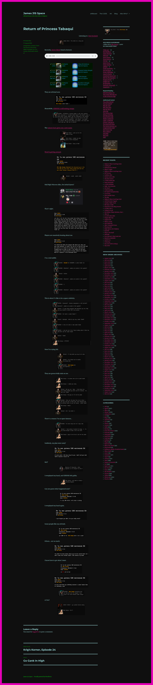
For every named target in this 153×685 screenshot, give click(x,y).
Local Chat (107, 193)
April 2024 (107, 310)
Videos (106, 475)
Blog (116, 13)
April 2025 (107, 288)
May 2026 (107, 264)
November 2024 (108, 297)
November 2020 (108, 386)
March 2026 (107, 267)
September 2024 (109, 301)
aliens (106, 410)
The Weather (108, 471)
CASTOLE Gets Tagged (110, 201)
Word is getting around (53, 152)
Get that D (107, 188)
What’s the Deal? (109, 232)
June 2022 (107, 351)
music (106, 453)
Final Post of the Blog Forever (112, 206)
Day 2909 (107, 245)
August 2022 (108, 347)
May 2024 (107, 308)
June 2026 (107, 262)
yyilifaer (105, 66)
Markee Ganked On (108, 118)
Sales (105, 460)
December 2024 (108, 295)
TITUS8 (105, 61)
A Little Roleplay (109, 184)
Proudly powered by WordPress (43, 676)
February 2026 (108, 269)
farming (106, 429)
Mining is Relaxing (108, 115)
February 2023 (108, 336)
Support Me (107, 219)
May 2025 (107, 286)
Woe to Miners (107, 131)
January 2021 (108, 383)
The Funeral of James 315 (109, 126)
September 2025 (109, 279)
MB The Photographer (109, 78)
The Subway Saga (108, 113)
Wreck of (107, 479)
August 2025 (108, 280)
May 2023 (107, 331)
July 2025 (107, 282)
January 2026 (108, 271)
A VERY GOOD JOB (109, 180)
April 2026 (107, 266)
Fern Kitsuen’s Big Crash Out (112, 236)
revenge (29, 49)
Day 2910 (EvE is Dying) (111, 244)
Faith (105, 427)
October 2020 (108, 388)
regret (106, 457)
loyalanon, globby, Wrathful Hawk (114, 449)
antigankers (26, 45)
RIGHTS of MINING (109, 238)
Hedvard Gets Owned (110, 167)
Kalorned (105, 55)
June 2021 (107, 373)
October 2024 (108, 299)
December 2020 (108, 384)
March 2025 (107, 290)
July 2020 (107, 394)
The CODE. (103, 13)
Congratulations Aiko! (109, 128)
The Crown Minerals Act (110, 94)
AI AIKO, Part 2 (108, 208)
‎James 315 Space (34, 13)
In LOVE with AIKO (109, 216)
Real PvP (106, 231)
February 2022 (108, 358)
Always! (106, 412)
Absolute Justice (109, 179)
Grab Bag (107, 438)
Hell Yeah (105, 135)
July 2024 (107, 305)
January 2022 (108, 360)
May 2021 (107, 375)
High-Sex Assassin (109, 186)
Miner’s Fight (108, 169)
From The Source (109, 431)
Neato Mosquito (108, 182)
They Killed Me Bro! (108, 102)
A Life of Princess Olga (109, 96)
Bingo (106, 418)
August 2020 (108, 392)
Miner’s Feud (108, 221)
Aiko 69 (106, 214)
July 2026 (107, 260)
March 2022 (107, 357)
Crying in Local (108, 210)
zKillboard (93, 13)
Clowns (106, 423)
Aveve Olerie (56, 50)
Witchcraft (31, 51)
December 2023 (108, 318)
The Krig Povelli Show (109, 124)
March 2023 (107, 334)
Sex (105, 464)
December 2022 (108, 340)
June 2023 (107, 329)
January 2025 (108, 293)
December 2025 (108, 273)
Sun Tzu (34, 49)
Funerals (106, 432)
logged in (35, 632)
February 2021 (108, 381)
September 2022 (109, 345)
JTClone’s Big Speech (108, 122)
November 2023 (108, 319)
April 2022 (107, 355)
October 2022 (108, 344)
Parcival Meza (107, 70)
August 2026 (108, 258)
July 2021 (107, 371)
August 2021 (107, 370)
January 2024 (108, 316)
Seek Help (105, 133)
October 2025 (108, 277)
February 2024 (108, 314)
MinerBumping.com (108, 92)
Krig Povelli (107, 447)
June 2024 (107, 306)
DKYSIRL (107, 234)
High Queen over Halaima (111, 229)
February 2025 (108, 292)
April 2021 (107, 377)
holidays (106, 440)
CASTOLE (107, 419)
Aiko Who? (124, 13)
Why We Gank (106, 105)
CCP (105, 421)
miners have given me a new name (60, 128)
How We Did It (107, 109)
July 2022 (107, 349)
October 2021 (108, 366)
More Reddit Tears (109, 195)
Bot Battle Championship (111, 192)
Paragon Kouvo (107, 79)
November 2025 (108, 275)
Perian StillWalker (108, 72)
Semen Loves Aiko (109, 177)
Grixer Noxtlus (107, 65)
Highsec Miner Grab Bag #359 (113, 171)
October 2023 (108, 321)
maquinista (106, 87)
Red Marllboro (107, 52)
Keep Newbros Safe (108, 117)
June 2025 (107, 284)
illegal (106, 442)
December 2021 (108, 362)
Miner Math (107, 451)
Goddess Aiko (108, 175)
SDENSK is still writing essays (63, 108)
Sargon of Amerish (109, 462)
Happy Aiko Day (108, 218)
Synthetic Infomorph (109, 85)
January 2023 (108, 338)
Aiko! (104, 137)
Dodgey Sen (106, 81)
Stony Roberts (107, 59)
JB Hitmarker (106, 83)
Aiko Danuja (114, 44)
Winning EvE (108, 227)
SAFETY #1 (107, 240)
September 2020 (109, 390)
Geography (107, 434)
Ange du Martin (107, 74)
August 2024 (108, 303)
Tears (106, 470)
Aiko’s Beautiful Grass (110, 225)
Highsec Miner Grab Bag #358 (112, 199)
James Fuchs (106, 63)
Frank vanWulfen (108, 68)
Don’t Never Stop (107, 130)
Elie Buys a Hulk (108, 205)
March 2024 (107, 312)
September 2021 (109, 368)
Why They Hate (107, 107)
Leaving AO (107, 166)
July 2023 (107, 327)
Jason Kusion (106, 57)
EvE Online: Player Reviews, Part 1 (113, 212)
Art (111, 13)
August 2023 (107, 325)
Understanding (108, 190)
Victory (25, 51)
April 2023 (107, 332)
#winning (107, 242)
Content (33, 45)
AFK (105, 406)
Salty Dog (105, 111)
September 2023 (109, 323)
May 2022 (107, 353)
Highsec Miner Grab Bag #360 (113, 164)
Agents (106, 408)
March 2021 (107, 379)
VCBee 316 (106, 50)
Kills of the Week (109, 445)
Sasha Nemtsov (107, 53)
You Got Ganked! (107, 104)
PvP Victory (107, 173)
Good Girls (107, 436)
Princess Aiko (27, 40)
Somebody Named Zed (109, 76)
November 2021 (108, 364)
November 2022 (108, 342)
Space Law (107, 466)
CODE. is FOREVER (108, 120)
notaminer (107, 455)
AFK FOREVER (108, 223)
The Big (106, 197)
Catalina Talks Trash (110, 203)
